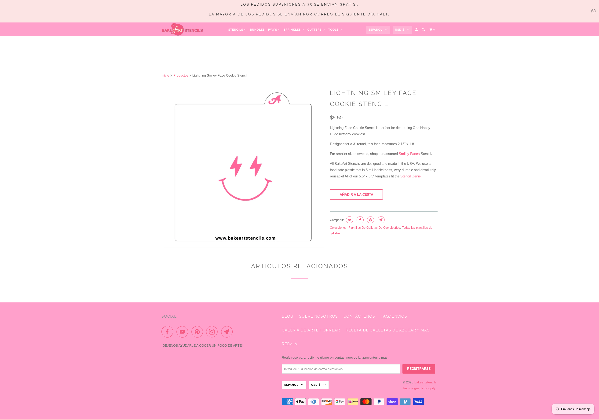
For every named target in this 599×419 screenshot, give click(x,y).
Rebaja (289, 344)
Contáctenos (359, 316)
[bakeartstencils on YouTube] (183, 332)
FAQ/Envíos (394, 316)
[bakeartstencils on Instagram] (213, 332)
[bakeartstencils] (182, 29)
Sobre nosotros (318, 316)
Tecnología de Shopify (419, 388)
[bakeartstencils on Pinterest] (198, 332)
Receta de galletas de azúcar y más (388, 330)
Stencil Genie (410, 176)
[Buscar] (423, 29)
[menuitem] (237, 29)
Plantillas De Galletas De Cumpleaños (374, 227)
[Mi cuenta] (416, 29)
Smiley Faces (409, 154)
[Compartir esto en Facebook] (359, 219)
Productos (180, 75)
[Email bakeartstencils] (228, 332)
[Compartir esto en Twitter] (349, 219)
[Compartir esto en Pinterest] (370, 219)
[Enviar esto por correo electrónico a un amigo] (380, 219)
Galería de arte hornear (311, 330)
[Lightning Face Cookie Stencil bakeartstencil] (243, 167)
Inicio (165, 75)
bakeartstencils (425, 382)
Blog (287, 316)
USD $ (400, 29)
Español (376, 29)
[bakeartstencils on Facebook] (168, 332)
